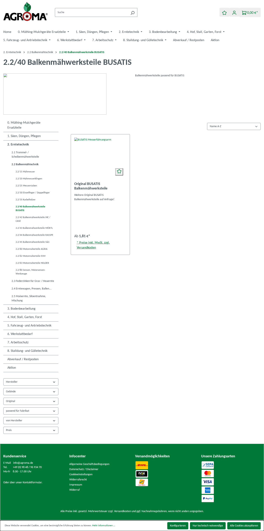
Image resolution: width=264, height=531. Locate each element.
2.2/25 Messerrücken (26, 186)
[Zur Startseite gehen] (26, 11)
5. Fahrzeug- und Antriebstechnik (29, 325)
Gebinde (11, 391)
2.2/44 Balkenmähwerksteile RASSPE (34, 235)
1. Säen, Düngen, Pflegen (24, 136)
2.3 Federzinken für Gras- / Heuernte (33, 281)
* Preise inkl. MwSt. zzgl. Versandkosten (93, 245)
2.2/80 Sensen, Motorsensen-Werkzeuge (30, 272)
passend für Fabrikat (17, 410)
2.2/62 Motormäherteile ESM (30, 256)
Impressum (75, 484)
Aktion (11, 367)
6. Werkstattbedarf (20, 334)
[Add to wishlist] (119, 171)
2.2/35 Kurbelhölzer (25, 200)
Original (10, 401)
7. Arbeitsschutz (17, 342)
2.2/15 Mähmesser (25, 172)
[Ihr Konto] (234, 12)
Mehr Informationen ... (103, 525)
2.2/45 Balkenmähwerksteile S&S (33, 242)
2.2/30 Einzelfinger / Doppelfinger (33, 193)
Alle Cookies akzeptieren (244, 525)
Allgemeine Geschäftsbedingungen (89, 464)
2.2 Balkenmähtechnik (25, 164)
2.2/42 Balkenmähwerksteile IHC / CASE (33, 219)
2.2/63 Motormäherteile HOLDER (32, 263)
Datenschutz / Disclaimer (83, 469)
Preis (9, 430)
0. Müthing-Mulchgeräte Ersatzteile (23, 125)
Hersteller (12, 381)
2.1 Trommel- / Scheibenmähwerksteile (25, 154)
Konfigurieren (178, 525)
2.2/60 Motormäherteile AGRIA (31, 249)
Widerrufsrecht (78, 479)
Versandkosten (122, 511)
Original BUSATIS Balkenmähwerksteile (90, 186)
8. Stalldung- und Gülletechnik (27, 351)
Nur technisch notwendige (208, 525)
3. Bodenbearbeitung (21, 308)
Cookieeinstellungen (80, 474)
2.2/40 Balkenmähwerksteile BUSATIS (30, 209)
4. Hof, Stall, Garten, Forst (24, 317)
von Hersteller (14, 420)
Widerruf (74, 489)
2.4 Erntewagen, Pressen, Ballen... (32, 288)
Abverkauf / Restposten (23, 359)
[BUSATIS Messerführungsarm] (100, 158)
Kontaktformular (32, 482)
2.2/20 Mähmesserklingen (29, 179)
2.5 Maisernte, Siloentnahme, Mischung (29, 298)
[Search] (132, 12)
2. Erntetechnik (18, 144)
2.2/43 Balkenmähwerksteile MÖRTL (34, 228)
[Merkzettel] (224, 12)
